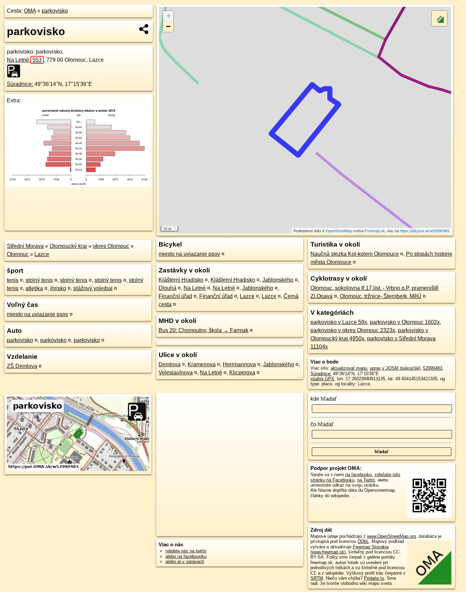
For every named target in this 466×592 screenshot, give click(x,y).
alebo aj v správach (184, 561)
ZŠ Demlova (22, 366)
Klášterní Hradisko (181, 280)
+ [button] (168, 16)
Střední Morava (25, 246)
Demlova (169, 364)
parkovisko (55, 11)
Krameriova (202, 364)
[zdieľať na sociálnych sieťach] (144, 29)
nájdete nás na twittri (185, 550)
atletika (34, 288)
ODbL (363, 541)
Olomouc (18, 254)
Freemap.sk (375, 230)
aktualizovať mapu (349, 368)
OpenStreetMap (339, 230)
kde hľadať (323, 399)
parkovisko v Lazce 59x (338, 322)
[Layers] (439, 18)
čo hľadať (322, 424)
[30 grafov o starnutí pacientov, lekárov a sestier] (78, 185)
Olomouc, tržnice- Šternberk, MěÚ (380, 296)
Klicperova (242, 372)
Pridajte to (374, 578)
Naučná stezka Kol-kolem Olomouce (354, 254)
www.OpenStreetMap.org (391, 536)
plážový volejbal (93, 288)
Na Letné (24, 60)
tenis (12, 280)
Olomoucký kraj (68, 246)
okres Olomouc (111, 246)
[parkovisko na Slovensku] (15, 70)
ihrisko (58, 288)
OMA (30, 11)
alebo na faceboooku (185, 556)
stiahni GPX (322, 378)
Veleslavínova (176, 372)
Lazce (41, 254)
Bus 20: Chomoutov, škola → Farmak (203, 330)
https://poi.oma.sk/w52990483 (424, 230)
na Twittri (366, 480)
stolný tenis (39, 280)
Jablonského (277, 280)
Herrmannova (239, 364)
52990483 (432, 368)
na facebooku (358, 474)
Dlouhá (167, 288)
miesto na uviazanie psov (37, 314)
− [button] (168, 26)
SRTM (316, 578)
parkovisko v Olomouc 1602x (405, 322)
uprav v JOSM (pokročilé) (395, 368)
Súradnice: (20, 84)
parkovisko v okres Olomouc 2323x (352, 330)
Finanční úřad (175, 296)
